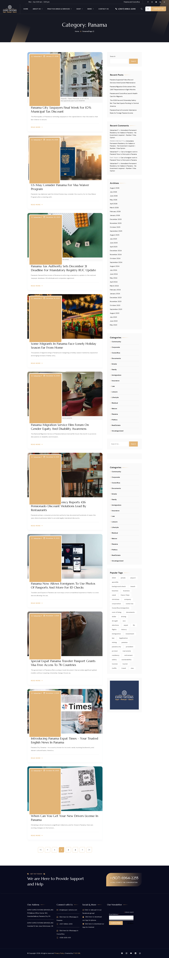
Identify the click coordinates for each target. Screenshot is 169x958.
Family (114, 369)
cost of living (116, 612)
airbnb (123, 578)
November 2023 (115, 301)
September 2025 (116, 231)
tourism (115, 664)
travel (123, 668)
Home (25, 9)
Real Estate (116, 425)
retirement (128, 655)
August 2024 (114, 266)
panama (124, 642)
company (127, 599)
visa (132, 668)
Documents (116, 358)
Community (116, 342)
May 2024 (113, 278)
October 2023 (115, 305)
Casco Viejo (125, 595)
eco (124, 621)
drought (115, 621)
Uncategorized (117, 431)
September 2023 (116, 309)
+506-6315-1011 (65, 938)
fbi (134, 625)
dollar (114, 617)
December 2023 (115, 298)
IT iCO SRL (76, 953)
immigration (116, 634)
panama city (116, 647)
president (129, 647)
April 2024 (113, 282)
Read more (35, 127)
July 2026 (113, 192)
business (126, 591)
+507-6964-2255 (65, 924)
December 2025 (116, 219)
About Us (37, 9)
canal (114, 595)
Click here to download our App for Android (93, 925)
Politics (114, 420)
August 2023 (114, 313)
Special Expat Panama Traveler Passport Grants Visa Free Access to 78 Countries (63, 663)
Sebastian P (38, 56)
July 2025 (113, 239)
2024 (114, 578)
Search (112, 56)
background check (119, 586)
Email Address (114, 914)
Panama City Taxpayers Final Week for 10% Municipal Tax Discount (61, 109)
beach (133, 586)
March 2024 (114, 286)
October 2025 (115, 227)
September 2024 (116, 262)
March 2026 (114, 208)
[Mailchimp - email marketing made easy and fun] (130, 925)
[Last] (89, 849)
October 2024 (115, 258)
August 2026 (114, 188)
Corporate (116, 347)
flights (114, 629)
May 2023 (113, 325)
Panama (115, 414)
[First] (40, 849)
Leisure (114, 392)
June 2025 (114, 243)
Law (113, 386)
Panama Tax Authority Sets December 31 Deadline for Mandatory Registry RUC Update (63, 268)
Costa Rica (116, 353)
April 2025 (113, 247)
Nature (114, 409)
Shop (78, 9)
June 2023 (113, 321)
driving (123, 617)
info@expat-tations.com (68, 910)
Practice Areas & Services (58, 9)
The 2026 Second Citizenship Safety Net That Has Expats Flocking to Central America (124, 103)
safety (114, 660)
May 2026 (113, 200)
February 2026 (115, 211)
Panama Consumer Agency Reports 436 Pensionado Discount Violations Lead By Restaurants (58, 506)
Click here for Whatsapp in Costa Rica (67, 932)
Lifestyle (115, 397)
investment (130, 634)
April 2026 (113, 204)
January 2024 (115, 294)
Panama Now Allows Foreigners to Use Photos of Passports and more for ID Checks (63, 585)
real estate (127, 651)
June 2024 (114, 274)
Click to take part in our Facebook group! (92, 911)
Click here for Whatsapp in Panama (67, 918)
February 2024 (115, 290)
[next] (82, 849)
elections (115, 625)
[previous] (47, 849)
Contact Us (103, 9)
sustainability (126, 660)
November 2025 (115, 223)
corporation (116, 604)
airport (133, 578)
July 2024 (113, 270)
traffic (114, 668)
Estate (114, 364)
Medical (115, 403)
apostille (115, 582)
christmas (115, 599)
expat (126, 625)
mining (114, 642)
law (113, 638)
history (124, 629)
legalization (123, 638)
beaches (115, 591)
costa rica (129, 604)
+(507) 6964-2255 (127, 9)
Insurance (115, 381)
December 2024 (116, 251)
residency (115, 655)
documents (130, 612)
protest (115, 651)
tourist (125, 664)
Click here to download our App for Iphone (92, 918)
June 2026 (114, 196)
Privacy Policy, (59, 953)
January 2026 (115, 215)
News (89, 9)
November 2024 (116, 254)
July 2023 (113, 317)
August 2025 (114, 235)
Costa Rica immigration (120, 608)
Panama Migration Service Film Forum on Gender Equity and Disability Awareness (60, 427)
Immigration (116, 375)
